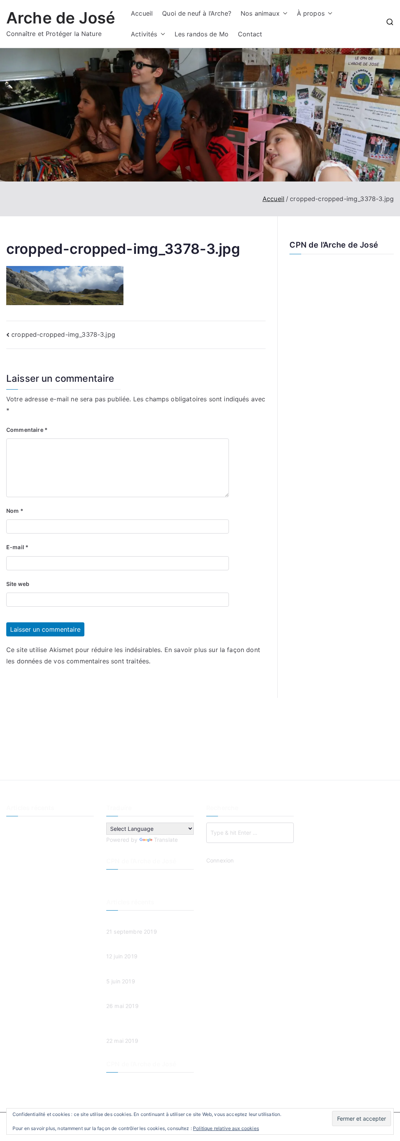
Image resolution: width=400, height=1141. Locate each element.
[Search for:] (250, 833)
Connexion (220, 860)
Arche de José (60, 17)
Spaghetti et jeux (28, 866)
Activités (144, 34)
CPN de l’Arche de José (333, 245)
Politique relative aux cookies (226, 1128)
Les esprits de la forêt (34, 840)
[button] (284, 13)
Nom (14, 510)
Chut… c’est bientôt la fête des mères (46, 884)
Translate (166, 839)
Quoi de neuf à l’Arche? (196, 13)
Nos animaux (260, 13)
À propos (311, 13)
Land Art (17, 853)
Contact (250, 34)
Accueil (142, 13)
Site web (17, 583)
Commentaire (27, 429)
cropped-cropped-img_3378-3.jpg (63, 334)
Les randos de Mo (202, 34)
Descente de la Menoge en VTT (47, 827)
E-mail (17, 547)
